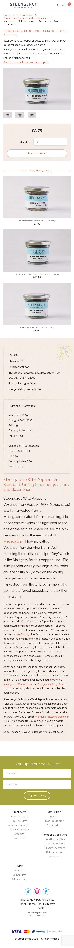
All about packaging (19, 825)
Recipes (54, 816)
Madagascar (12, 541)
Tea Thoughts (19, 821)
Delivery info (19, 875)
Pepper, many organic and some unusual (26, 18)
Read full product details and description (26, 62)
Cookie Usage (54, 856)
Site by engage (50, 938)
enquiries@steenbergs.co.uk (53, 716)
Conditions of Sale (55, 839)
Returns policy (19, 879)
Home (6, 15)
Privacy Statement (55, 848)
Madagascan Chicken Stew (18, 684)
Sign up (37, 795)
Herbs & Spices (24, 15)
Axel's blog (22, 634)
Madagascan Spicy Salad (50, 684)
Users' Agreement (55, 843)
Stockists (19, 834)
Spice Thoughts (19, 816)
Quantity (25, 142)
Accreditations (55, 825)
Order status (19, 870)
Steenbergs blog (54, 821)
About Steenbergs (19, 829)
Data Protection (54, 852)
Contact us (19, 838)
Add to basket (37, 153)
